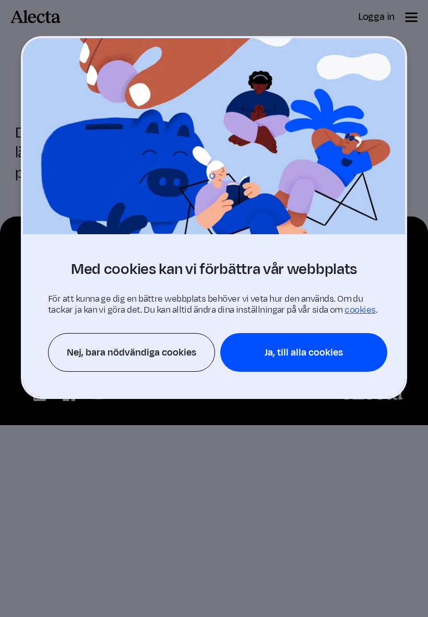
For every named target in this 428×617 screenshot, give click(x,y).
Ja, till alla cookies (304, 352)
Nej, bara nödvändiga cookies (131, 352)
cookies (359, 310)
